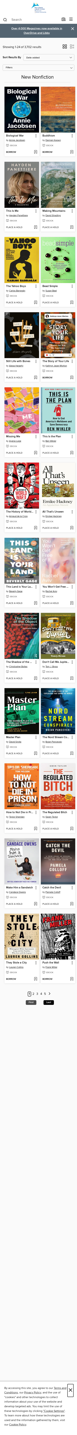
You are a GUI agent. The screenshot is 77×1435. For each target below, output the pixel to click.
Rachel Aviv (51, 591)
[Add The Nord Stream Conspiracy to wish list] (71, 753)
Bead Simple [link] (50, 286)
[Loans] (63, 20)
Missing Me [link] (13, 436)
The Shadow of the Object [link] (20, 662)
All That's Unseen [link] (53, 511)
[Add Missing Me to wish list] (35, 453)
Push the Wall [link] (50, 962)
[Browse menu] (71, 19)
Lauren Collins (16, 967)
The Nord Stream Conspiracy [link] (56, 737)
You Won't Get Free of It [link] (56, 587)
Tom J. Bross (51, 666)
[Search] (5, 19)
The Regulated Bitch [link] (54, 812)
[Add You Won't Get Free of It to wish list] (71, 603)
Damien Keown (53, 140)
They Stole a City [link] (16, 962)
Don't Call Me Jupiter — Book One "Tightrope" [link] (56, 662)
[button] (64, 47)
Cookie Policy (17, 1424)
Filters (9, 67)
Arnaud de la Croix (18, 516)
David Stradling (53, 215)
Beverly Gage (15, 591)
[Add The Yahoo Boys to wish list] (35, 302)
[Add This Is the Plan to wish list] (71, 453)
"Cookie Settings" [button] (54, 1411)
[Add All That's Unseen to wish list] (71, 528)
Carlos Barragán (17, 290)
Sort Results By (12, 57)
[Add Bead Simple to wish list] (71, 302)
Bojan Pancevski (53, 741)
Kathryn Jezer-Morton (56, 365)
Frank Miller (51, 967)
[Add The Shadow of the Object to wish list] (35, 678)
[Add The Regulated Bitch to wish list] (71, 829)
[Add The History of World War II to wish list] (35, 528)
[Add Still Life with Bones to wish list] (35, 378)
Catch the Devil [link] (51, 887)
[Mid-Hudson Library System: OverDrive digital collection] (38, 7)
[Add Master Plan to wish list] (35, 753)
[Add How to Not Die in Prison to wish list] (35, 829)
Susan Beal (51, 290)
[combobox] (31, 19)
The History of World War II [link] (20, 511)
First (31, 1002)
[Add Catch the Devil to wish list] (71, 904)
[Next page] (49, 994)
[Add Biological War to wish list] (35, 152)
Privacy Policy (32, 1392)
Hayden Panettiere (18, 215)
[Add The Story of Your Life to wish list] (71, 378)
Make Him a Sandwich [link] (19, 887)
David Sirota (15, 741)
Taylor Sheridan (17, 816)
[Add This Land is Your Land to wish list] (35, 603)
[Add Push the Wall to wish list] (71, 979)
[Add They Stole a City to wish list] (35, 979)
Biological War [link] (15, 135)
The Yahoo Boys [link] (16, 286)
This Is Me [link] (12, 211)
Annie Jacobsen (17, 140)
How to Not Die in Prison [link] (20, 812)
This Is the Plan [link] (51, 436)
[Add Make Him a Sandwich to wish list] (35, 904)
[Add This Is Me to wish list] (35, 227)
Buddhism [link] (48, 135)
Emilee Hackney (53, 516)
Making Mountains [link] (53, 211)
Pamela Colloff (52, 892)
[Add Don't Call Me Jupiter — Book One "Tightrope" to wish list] (71, 678)
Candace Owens (17, 892)
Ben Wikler (50, 441)
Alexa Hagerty (16, 365)
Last (48, 1002)
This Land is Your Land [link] (20, 587)
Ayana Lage (15, 441)
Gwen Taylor (51, 816)
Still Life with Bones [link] (18, 361)
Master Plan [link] (13, 737)
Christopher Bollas (18, 666)
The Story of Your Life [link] (55, 361)
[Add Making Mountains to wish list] (71, 227)
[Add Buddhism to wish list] (71, 152)
